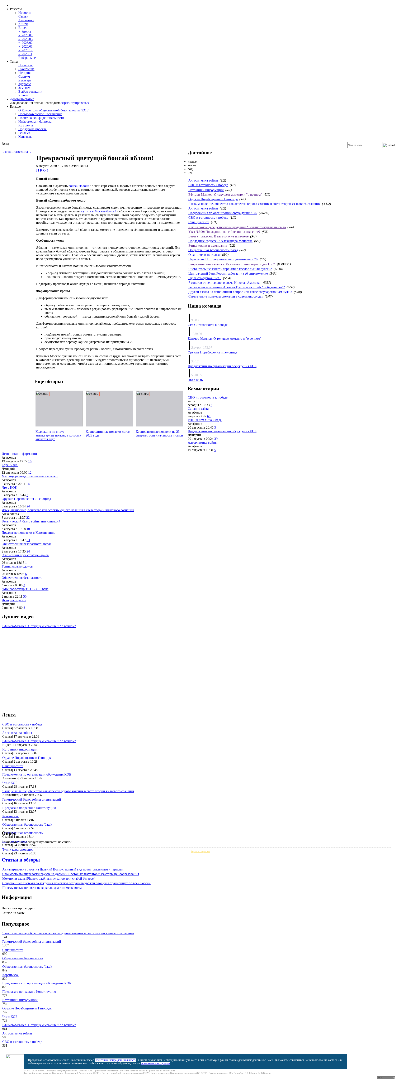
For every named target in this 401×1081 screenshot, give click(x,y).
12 (30, 472)
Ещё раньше (27, 57)
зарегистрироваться (75, 103)
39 (216, 438)
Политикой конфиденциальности (115, 1060)
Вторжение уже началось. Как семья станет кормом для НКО (231, 264)
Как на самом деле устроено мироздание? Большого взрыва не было (237, 227)
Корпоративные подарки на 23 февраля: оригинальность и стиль (159, 433)
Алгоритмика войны (203, 180)
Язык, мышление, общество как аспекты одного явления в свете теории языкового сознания (254, 204)
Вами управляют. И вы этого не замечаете (218, 236)
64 (209, 416)
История (24, 72)
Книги (23, 24)
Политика (25, 65)
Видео (22, 27)
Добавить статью (22, 99)
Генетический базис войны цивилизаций (31, 521)
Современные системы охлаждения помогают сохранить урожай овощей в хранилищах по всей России (76, 883)
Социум (24, 76)
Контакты (25, 136)
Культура (24, 80)
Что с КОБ (195, 380)
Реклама (24, 133)
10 (30, 461)
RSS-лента (25, 125)
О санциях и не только (204, 254)
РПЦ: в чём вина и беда (205, 420)
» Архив (24, 31)
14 (28, 484)
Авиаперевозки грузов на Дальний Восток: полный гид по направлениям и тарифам (62, 869)
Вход (5, 143)
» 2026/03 (25, 39)
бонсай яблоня (79, 186)
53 (28, 540)
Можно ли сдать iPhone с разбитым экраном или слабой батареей (48, 878)
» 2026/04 (25, 35)
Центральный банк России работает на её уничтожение (228, 273)
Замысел (24, 88)
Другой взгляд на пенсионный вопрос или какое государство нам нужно (240, 292)
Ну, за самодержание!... (204, 278)
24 (28, 506)
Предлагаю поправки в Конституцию (28, 532)
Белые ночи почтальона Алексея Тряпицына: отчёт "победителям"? (236, 287)
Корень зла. (10, 465)
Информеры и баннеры (35, 121)
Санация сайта (198, 222)
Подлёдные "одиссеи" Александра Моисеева (220, 241)
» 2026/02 (25, 42)
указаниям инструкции (155, 1063)
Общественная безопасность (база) (213, 250)
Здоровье (24, 84)
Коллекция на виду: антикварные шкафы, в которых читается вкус (58, 435)
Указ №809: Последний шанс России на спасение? (224, 231)
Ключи (23, 95)
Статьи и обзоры (21, 860)
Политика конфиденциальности (41, 118)
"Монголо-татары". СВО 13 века (25, 589)
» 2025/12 (25, 50)
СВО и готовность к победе (208, 185)
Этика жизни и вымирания (207, 245)
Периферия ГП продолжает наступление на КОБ (223, 259)
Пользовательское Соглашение (40, 114)
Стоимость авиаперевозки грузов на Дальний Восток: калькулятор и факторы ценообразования (70, 874)
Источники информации (206, 190)
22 (28, 517)
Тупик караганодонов (17, 566)
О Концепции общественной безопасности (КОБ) (53, 110)
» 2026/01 (25, 46)
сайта (126, 1070)
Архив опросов (200, 851)
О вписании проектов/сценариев (25, 555)
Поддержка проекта (32, 129)
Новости (24, 12)
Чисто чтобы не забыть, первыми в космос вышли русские (230, 269)
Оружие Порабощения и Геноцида (213, 199)
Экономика (26, 69)
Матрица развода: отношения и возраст (30, 476)
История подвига (14, 600)
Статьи (23, 16)
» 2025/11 (25, 54)
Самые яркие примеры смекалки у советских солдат (225, 296)
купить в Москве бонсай (98, 211)
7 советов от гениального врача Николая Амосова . (224, 282)
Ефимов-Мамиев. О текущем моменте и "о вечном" (225, 194)
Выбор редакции (30, 91)
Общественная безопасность (22, 577)
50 (25, 596)
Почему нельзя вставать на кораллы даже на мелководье (42, 887)
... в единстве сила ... (16, 151)
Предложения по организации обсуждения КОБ (222, 213)
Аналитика (26, 20)
